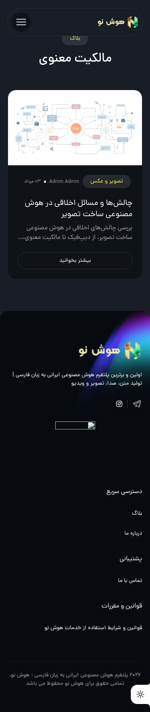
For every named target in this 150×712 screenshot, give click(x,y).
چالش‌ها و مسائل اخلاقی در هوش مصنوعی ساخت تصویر (78, 209)
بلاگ (137, 513)
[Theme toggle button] (140, 694)
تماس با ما (130, 581)
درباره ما (133, 533)
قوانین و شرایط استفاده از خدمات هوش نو (93, 628)
